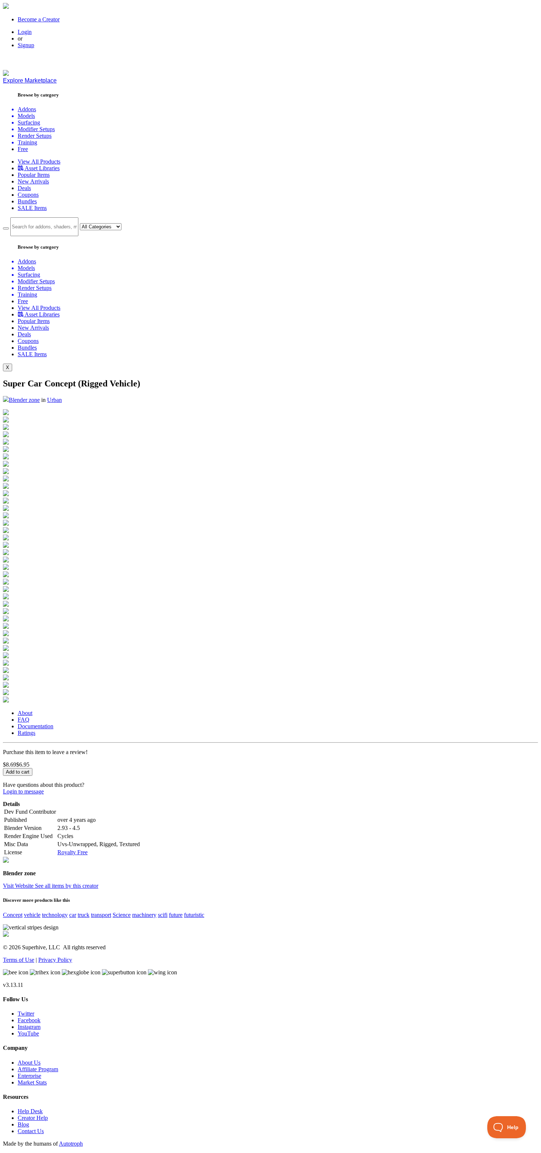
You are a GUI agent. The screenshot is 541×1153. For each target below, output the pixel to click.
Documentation (35, 726)
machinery (144, 915)
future (176, 915)
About (25, 713)
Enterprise (29, 1076)
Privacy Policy (55, 960)
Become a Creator (39, 19)
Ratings (26, 733)
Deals (24, 188)
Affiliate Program (38, 1069)
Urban (54, 400)
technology (55, 915)
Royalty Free (72, 852)
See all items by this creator (66, 886)
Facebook (29, 1020)
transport (101, 915)
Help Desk (30, 1111)
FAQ (23, 719)
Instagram (29, 1027)
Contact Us (31, 1131)
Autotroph (71, 1143)
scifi (162, 915)
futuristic (194, 915)
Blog (23, 1124)
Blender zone (24, 400)
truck (83, 915)
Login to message (23, 791)
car (72, 915)
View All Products (39, 161)
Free (23, 149)
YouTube (28, 1033)
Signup (26, 45)
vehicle (32, 915)
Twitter (26, 1013)
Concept (12, 915)
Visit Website (19, 886)
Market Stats (32, 1082)
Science (122, 915)
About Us (29, 1062)
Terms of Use (18, 960)
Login (25, 32)
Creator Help (33, 1118)
